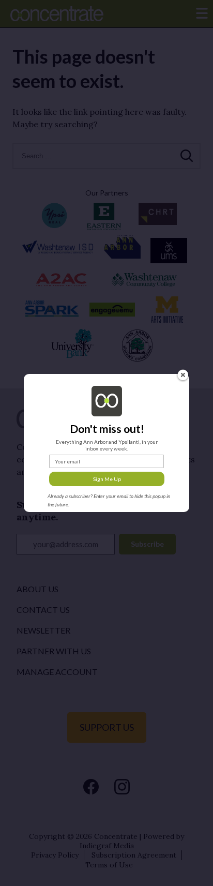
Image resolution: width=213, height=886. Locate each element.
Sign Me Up (107, 479)
